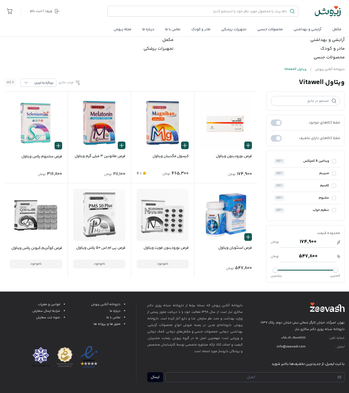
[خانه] (328, 11)
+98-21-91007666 (293, 338)
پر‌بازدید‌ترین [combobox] (43, 83)
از (338, 242)
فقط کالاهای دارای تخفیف (319, 138)
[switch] (276, 122)
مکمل (336, 29)
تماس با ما (172, 29)
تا (338, 256)
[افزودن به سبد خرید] (248, 145)
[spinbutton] (308, 242)
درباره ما (148, 29)
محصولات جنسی (270, 29)
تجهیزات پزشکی (233, 29)
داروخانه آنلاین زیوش (106, 304)
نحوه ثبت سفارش (48, 317)
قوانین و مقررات (49, 304)
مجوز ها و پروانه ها (107, 324)
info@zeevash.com (291, 346)
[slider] (335, 270)
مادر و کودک (332, 49)
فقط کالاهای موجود (324, 122)
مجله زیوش (122, 29)
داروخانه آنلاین (232, 305)
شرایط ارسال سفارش (46, 311)
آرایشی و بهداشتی (307, 29)
